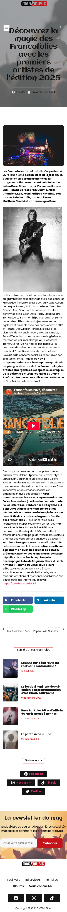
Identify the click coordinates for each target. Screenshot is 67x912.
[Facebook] (16, 898)
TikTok (50, 782)
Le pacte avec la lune (36, 734)
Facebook (36, 774)
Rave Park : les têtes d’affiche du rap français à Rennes (42, 712)
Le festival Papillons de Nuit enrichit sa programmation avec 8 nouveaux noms (41, 690)
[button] (6, 28)
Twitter (35, 791)
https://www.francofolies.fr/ (19, 583)
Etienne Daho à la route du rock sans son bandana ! (40, 664)
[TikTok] (52, 898)
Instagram (23, 782)
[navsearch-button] (60, 28)
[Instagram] (34, 898)
